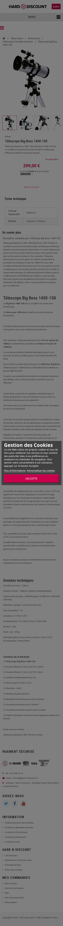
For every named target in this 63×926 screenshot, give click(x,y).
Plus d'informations (15, 470)
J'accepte (31, 478)
